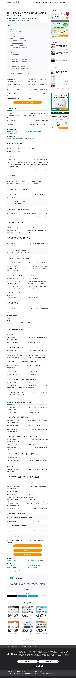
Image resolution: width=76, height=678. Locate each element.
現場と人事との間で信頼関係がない (19, 66)
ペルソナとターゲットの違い (16, 31)
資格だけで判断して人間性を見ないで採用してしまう (22, 71)
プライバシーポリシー (17, 673)
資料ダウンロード (27, 550)
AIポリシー (35, 673)
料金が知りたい (52, 2)
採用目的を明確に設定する (17, 54)
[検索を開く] (68, 2)
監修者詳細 (27, 589)
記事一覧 (27, 639)
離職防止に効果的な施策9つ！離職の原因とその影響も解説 (20, 138)
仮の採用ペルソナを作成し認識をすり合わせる (21, 59)
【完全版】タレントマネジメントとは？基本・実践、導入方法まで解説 (23, 565)
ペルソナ (13, 33)
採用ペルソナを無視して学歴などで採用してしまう (22, 68)
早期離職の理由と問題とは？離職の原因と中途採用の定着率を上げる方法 (24, 131)
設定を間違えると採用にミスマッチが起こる (20, 50)
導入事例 (45, 2)
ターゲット (14, 36)
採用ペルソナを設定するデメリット (17, 45)
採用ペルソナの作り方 (14, 52)
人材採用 (12, 646)
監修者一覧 (42, 671)
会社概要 (9, 673)
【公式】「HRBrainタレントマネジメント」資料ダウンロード (21, 20)
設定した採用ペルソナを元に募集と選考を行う (21, 61)
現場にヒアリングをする (16, 57)
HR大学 (8, 646)
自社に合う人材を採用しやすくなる (19, 40)
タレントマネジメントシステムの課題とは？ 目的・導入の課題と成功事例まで (25, 567)
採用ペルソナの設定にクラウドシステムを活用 (19, 73)
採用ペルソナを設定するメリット (17, 38)
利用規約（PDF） (28, 673)
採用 (41, 673)
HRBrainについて (27, 661)
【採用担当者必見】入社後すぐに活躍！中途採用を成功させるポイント (23, 297)
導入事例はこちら (48, 661)
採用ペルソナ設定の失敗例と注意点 (17, 64)
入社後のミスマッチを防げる (17, 43)
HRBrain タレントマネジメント (28, 102)
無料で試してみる (27, 554)
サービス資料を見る (61, 2)
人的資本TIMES (48, 673)
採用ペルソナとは (13, 29)
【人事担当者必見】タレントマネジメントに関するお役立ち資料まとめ (23, 572)
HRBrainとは (39, 2)
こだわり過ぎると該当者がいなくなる (19, 47)
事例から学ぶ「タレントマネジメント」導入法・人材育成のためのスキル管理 (25, 560)
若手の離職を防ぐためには (13, 133)
